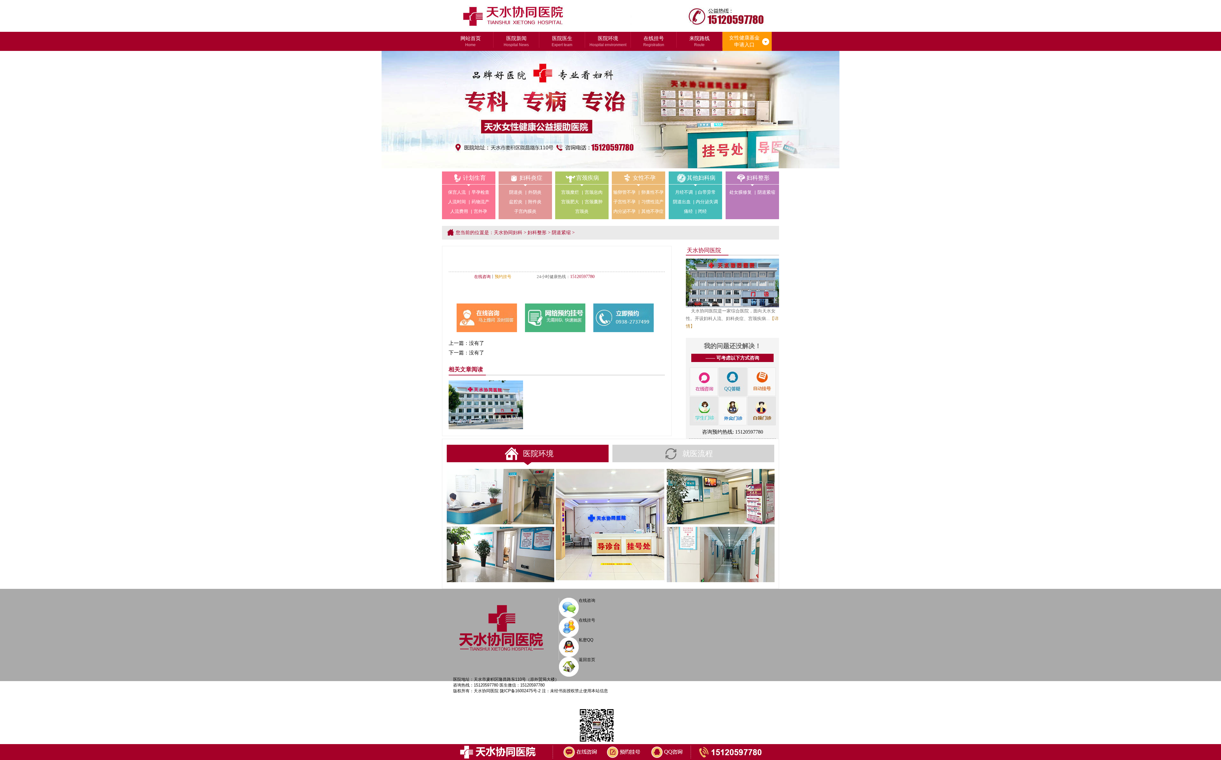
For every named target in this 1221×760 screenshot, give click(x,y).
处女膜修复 (740, 192)
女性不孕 (644, 178)
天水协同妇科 (508, 232)
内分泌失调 (707, 201)
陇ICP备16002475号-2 (520, 690)
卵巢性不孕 (652, 192)
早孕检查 (480, 192)
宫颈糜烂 (570, 192)
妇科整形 (758, 178)
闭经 (702, 211)
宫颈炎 (582, 211)
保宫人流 (457, 192)
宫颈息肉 (594, 192)
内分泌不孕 (624, 211)
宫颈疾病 (587, 178)
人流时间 (457, 201)
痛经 (688, 211)
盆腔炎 (515, 201)
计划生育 (474, 178)
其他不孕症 (652, 211)
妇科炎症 (531, 178)
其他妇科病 (701, 178)
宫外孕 (480, 211)
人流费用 (459, 211)
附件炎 (535, 201)
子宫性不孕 (624, 201)
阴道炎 (515, 192)
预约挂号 (503, 276)
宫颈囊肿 (594, 201)
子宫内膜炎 (525, 211)
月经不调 (684, 192)
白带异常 (707, 192)
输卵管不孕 (624, 192)
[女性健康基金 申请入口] (765, 36)
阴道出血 (682, 201)
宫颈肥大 (570, 201)
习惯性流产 (652, 201)
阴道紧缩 (766, 192)
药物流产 (480, 201)
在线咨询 (482, 276)
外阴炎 (535, 192)
